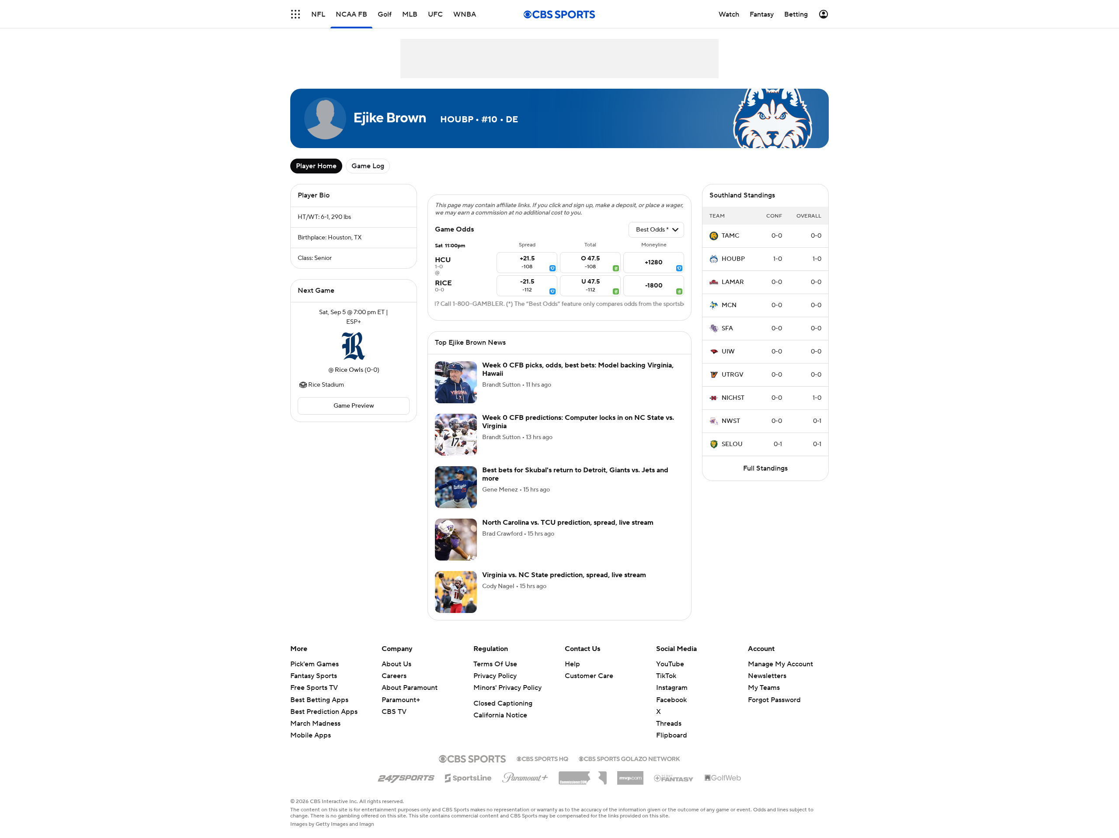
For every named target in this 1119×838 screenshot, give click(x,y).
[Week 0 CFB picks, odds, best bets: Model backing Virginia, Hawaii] (456, 382)
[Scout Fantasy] (674, 777)
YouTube (670, 664)
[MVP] (630, 774)
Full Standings (765, 468)
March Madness (315, 723)
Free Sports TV (314, 687)
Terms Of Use (495, 664)
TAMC (730, 236)
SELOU (732, 444)
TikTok (666, 676)
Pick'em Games (314, 664)
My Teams (764, 687)
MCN (729, 305)
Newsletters (767, 676)
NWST (731, 421)
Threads (668, 723)
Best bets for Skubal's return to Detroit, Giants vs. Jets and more (575, 474)
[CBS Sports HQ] (542, 758)
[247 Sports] (406, 776)
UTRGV (733, 375)
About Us (396, 664)
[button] (295, 14)
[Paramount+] (525, 776)
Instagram (672, 687)
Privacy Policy (495, 676)
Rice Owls (349, 370)
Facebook (671, 700)
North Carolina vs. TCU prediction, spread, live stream (567, 522)
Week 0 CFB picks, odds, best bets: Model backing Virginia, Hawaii (578, 369)
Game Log (367, 166)
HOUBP (733, 259)
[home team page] (354, 346)
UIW (728, 352)
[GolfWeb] (723, 778)
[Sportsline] (468, 776)
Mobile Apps (310, 735)
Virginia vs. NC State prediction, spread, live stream (564, 575)
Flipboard (671, 735)
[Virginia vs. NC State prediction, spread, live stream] (456, 592)
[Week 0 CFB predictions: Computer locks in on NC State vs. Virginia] (456, 435)
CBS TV (394, 711)
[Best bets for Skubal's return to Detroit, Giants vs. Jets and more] (456, 487)
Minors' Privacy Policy (507, 687)
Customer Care (589, 676)
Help (572, 664)
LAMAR (733, 282)
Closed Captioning (502, 703)
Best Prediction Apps (324, 711)
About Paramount (410, 687)
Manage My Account (780, 664)
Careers (394, 676)
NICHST (733, 398)
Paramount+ (401, 700)
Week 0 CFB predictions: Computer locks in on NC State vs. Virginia (578, 421)
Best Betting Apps (319, 700)
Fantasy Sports (313, 676)
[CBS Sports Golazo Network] (629, 758)
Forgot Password (774, 700)
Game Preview (354, 406)
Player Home (316, 166)
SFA (727, 328)
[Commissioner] (583, 774)
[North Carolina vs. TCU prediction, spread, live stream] (456, 540)
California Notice (500, 715)
